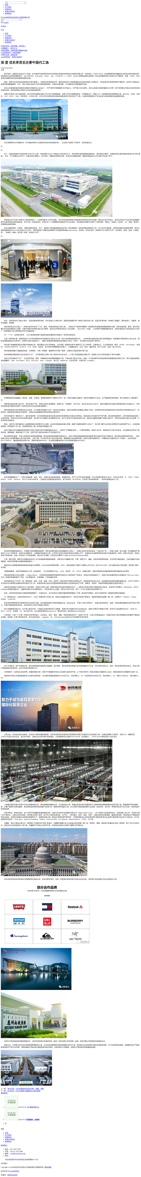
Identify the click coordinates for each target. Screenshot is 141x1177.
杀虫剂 (14, 1175)
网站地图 (48, 1167)
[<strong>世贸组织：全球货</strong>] (11, 1119)
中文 (2, 30)
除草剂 (9, 1175)
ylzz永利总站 (5, 57)
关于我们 (8, 7)
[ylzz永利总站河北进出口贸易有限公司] (15, 17)
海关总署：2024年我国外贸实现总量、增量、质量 (25, 1089)
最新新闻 (4, 1093)
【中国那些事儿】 (33, 1107)
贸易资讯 (8, 9)
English (6, 22)
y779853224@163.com (17, 1153)
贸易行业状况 (10, 11)
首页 (6, 5)
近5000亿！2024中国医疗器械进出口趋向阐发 (23, 1091)
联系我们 (8, 13)
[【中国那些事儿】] (11, 1107)
